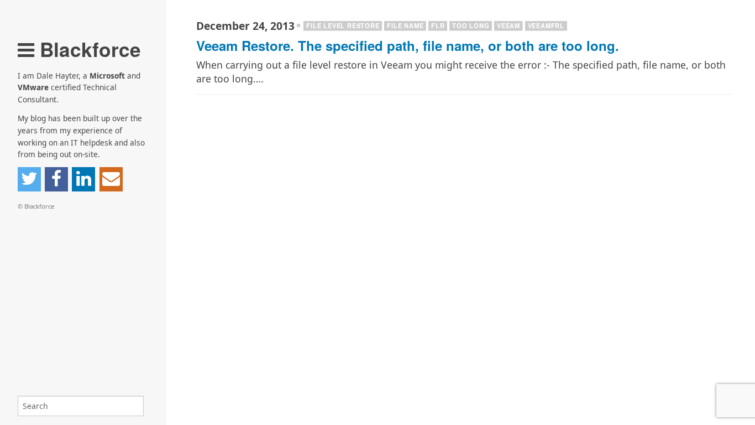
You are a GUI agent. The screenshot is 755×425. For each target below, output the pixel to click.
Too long (470, 25)
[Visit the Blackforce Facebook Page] (56, 179)
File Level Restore (342, 25)
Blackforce (87, 49)
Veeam (508, 25)
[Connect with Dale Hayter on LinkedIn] (83, 179)
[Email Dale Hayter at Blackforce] (111, 179)
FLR (437, 25)
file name (405, 25)
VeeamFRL (546, 25)
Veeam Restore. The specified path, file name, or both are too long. (407, 45)
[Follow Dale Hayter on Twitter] (29, 179)
